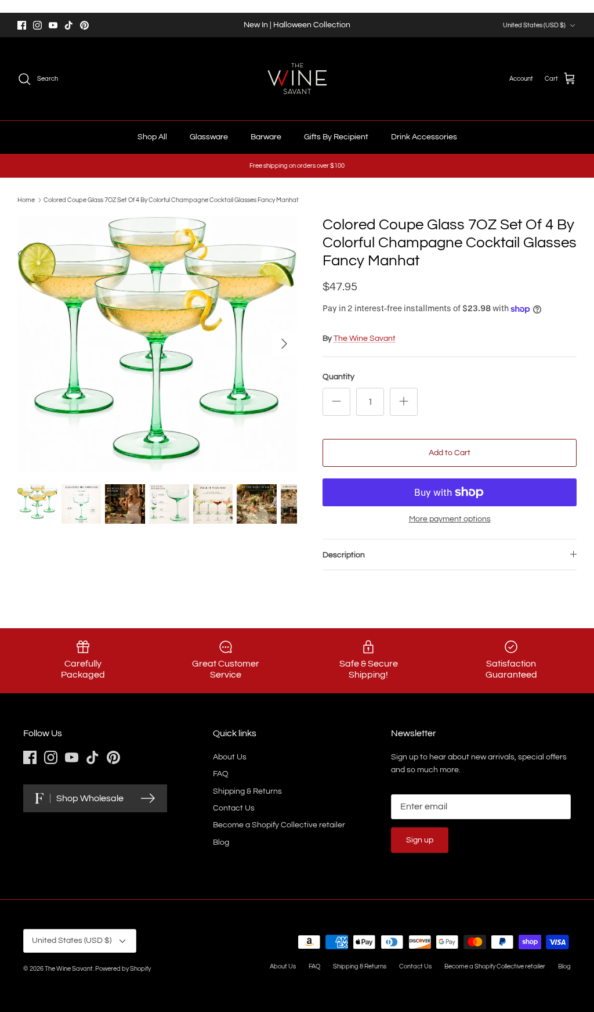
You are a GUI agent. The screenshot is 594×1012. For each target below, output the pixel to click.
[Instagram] (37, 25)
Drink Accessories (424, 137)
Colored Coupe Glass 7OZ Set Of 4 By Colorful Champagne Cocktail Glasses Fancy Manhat (171, 200)
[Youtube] (53, 25)
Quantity (338, 377)
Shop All (152, 137)
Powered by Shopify (123, 969)
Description (344, 555)
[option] (157, 343)
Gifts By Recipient (336, 137)
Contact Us (234, 808)
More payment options (450, 519)
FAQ (221, 774)
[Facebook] (21, 25)
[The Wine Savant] (297, 79)
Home (26, 200)
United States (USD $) (534, 25)
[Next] (284, 343)
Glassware (209, 137)
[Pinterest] (84, 25)
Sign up (419, 840)
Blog (221, 842)
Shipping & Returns (247, 791)
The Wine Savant (365, 338)
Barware (266, 137)
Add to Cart (449, 453)
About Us (230, 757)
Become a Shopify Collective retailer (279, 825)
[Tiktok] (68, 25)
